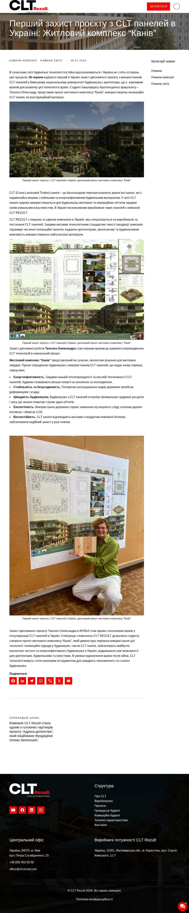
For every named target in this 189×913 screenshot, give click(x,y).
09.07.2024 (79, 60)
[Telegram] (31, 681)
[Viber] (50, 681)
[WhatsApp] (40, 681)
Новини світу (51, 60)
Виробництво (103, 801)
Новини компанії (23, 60)
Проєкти (100, 805)
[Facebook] (13, 681)
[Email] (68, 681)
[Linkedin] (31, 810)
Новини (156, 70)
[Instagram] (40, 810)
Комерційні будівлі (107, 815)
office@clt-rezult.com (23, 869)
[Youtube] (13, 810)
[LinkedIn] (22, 681)
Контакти (100, 825)
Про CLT (100, 796)
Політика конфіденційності (94, 899)
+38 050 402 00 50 (21, 862)
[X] (59, 681)
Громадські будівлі (107, 810)
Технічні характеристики (111, 820)
